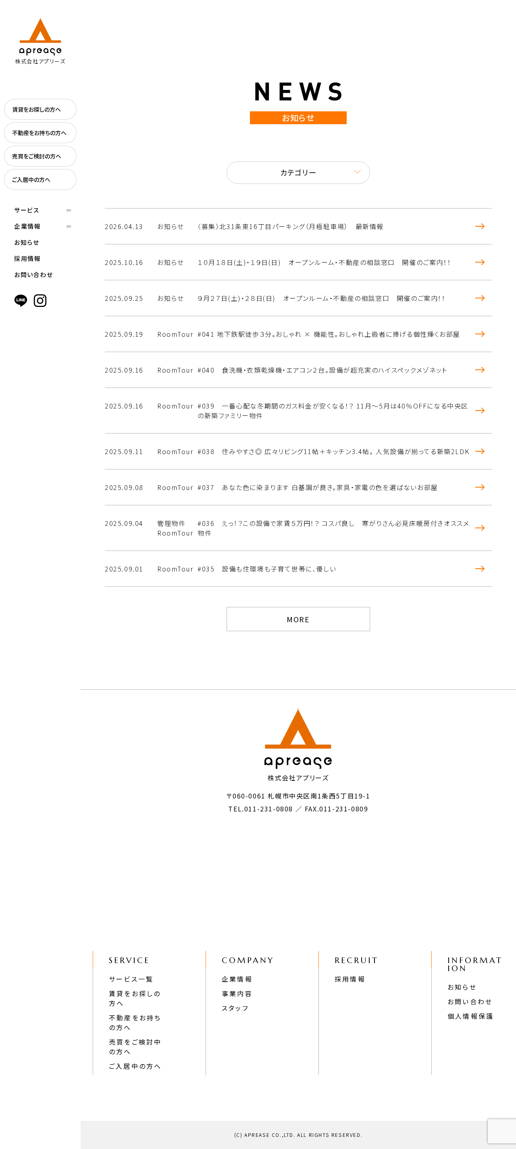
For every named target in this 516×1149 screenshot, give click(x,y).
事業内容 (237, 993)
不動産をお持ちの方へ (39, 133)
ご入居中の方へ (31, 179)
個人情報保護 (470, 1016)
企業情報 (237, 979)
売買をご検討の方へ (36, 156)
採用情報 (27, 258)
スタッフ (235, 1008)
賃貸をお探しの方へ (36, 109)
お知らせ (26, 242)
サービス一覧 (131, 979)
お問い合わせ (33, 274)
